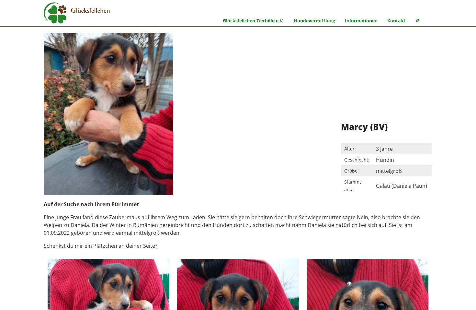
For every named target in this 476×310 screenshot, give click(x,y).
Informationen (361, 21)
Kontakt (396, 21)
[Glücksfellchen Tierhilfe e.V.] (77, 14)
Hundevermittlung (314, 21)
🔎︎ (417, 21)
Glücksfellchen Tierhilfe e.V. (253, 21)
